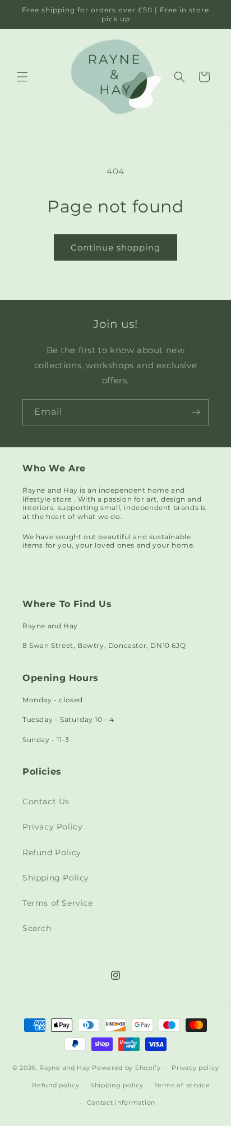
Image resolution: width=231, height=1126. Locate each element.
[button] (22, 76)
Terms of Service (57, 903)
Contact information (121, 1102)
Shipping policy (117, 1085)
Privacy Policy (52, 827)
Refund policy (55, 1085)
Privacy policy (195, 1068)
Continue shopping (115, 247)
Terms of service (182, 1085)
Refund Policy (51, 852)
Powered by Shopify (126, 1068)
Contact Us (46, 801)
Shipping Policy (55, 878)
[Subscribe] (195, 412)
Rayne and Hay (64, 1068)
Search (37, 928)
